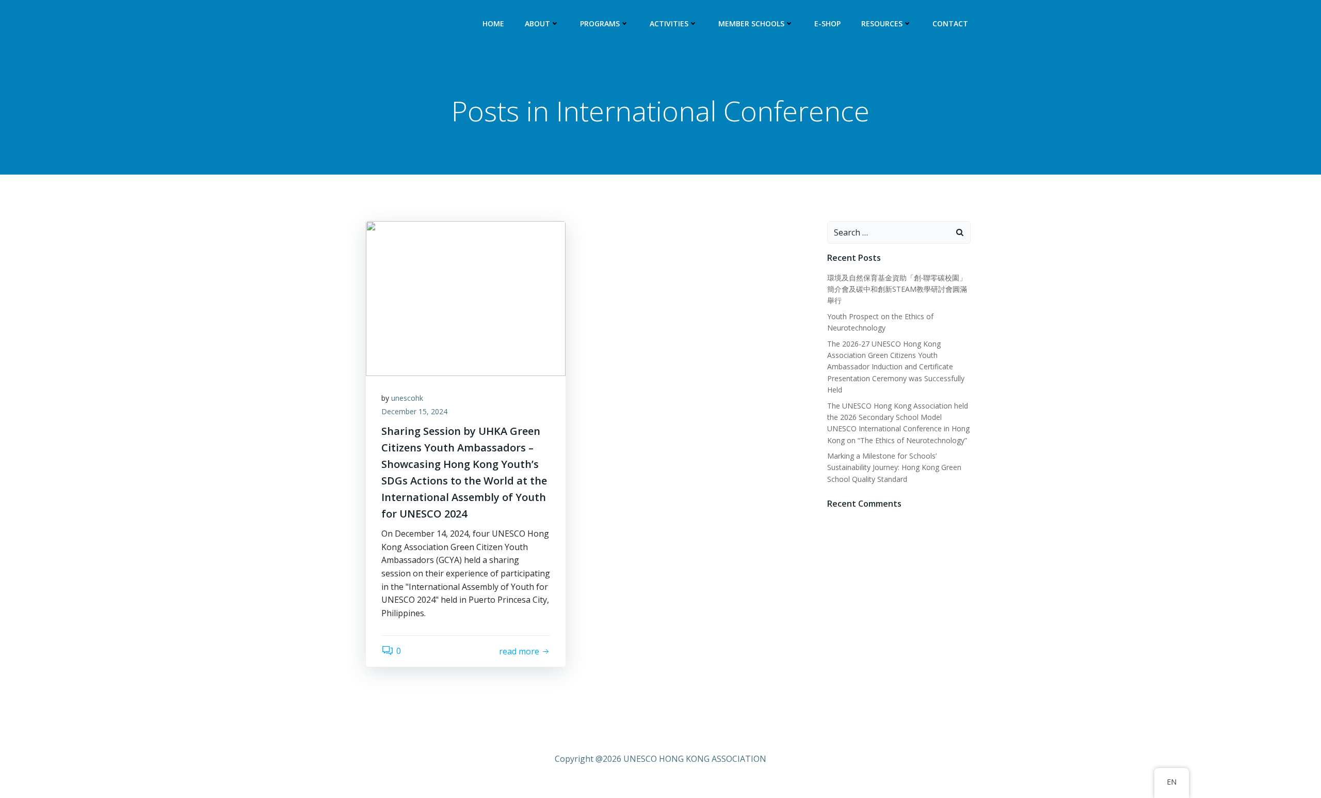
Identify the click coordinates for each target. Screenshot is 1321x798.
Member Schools (751, 23)
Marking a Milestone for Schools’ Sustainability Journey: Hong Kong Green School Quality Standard (894, 467)
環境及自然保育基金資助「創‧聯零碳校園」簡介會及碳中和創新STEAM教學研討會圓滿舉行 (897, 289)
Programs (600, 23)
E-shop (827, 23)
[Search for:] (888, 232)
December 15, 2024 (414, 411)
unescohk (407, 398)
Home (493, 23)
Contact (950, 23)
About (537, 23)
